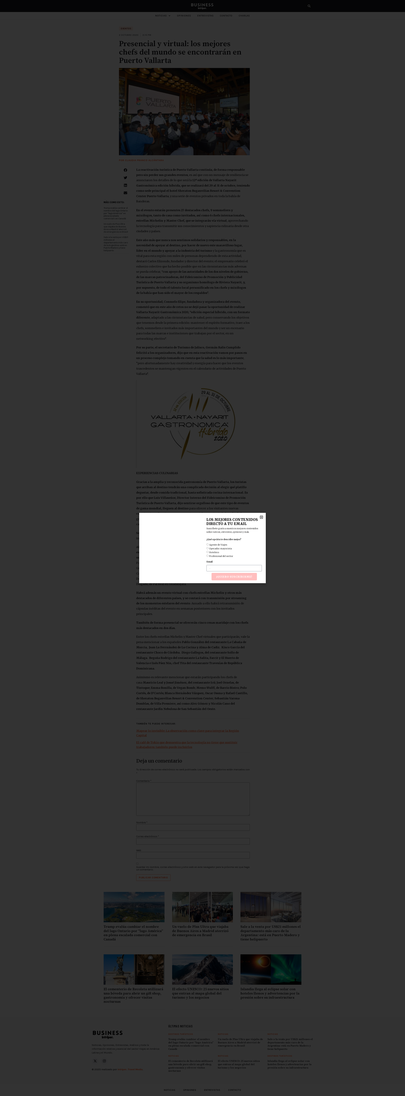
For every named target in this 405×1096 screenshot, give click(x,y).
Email (209, 561)
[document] (202, 548)
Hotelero (214, 552)
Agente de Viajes (218, 544)
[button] (261, 517)
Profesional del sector (221, 556)
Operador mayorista (220, 548)
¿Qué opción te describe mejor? (223, 539)
